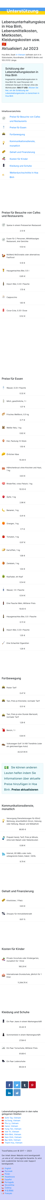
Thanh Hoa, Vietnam (13, 1143)
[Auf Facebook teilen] (9, 1084)
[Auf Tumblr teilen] (24, 1084)
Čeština (7, 1188)
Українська (9, 1177)
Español (8, 1179)
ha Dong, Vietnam (12, 1120)
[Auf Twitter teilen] (17, 1084)
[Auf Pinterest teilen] (32, 1084)
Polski (7, 1174)
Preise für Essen (18, 127)
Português (9, 1182)
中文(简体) (9, 1190)
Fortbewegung (17, 134)
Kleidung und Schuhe (21, 165)
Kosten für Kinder (19, 159)
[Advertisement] (22, 197)
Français (8, 1193)
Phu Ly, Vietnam (12, 1123)
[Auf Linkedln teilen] (9, 1092)
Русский (8, 1171)
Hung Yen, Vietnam (13, 1129)
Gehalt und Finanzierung (22, 152)
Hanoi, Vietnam (11, 1126)
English (7, 1168)
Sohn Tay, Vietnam (13, 1118)
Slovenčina (9, 1185)
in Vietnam (20, 55)
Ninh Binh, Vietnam (13, 1134)
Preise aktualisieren (25, 789)
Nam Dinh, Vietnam (13, 1137)
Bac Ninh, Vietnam (13, 1140)
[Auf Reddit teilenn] (17, 1092)
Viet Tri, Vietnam (12, 1131)
